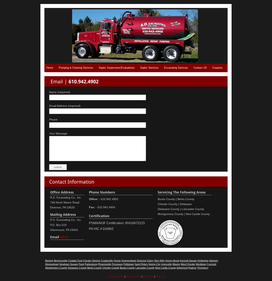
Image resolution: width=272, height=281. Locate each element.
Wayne (176, 264)
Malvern (213, 260)
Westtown (201, 264)
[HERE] (64, 236)
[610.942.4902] (83, 81)
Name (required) (59, 92)
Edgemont (182, 267)
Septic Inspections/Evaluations (117, 67)
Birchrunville (61, 260)
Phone (53, 119)
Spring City (154, 264)
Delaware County (77, 267)
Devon (117, 260)
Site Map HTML (115, 276)
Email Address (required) (64, 105)
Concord (211, 264)
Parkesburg (91, 264)
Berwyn (49, 260)
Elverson (142, 260)
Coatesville (107, 260)
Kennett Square (188, 260)
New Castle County (165, 267)
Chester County (110, 267)
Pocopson (117, 264)
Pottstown (128, 264)
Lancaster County (145, 267)
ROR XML (148, 276)
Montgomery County (56, 267)
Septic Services (149, 67)
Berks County (94, 267)
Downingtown (128, 260)
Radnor (192, 267)
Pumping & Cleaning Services (76, 67)
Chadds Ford (75, 260)
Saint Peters (141, 264)
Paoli (81, 264)
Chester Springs (91, 260)
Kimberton (203, 260)
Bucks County (127, 267)
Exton (150, 260)
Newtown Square (68, 264)
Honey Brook (172, 260)
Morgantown (52, 264)
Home (49, 67)
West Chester (188, 264)
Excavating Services (176, 67)
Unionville (166, 264)
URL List (160, 276)
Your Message (58, 133)
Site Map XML (133, 276)
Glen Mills (159, 260)
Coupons (217, 67)
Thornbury (202, 267)
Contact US (200, 67)
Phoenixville (104, 264)
